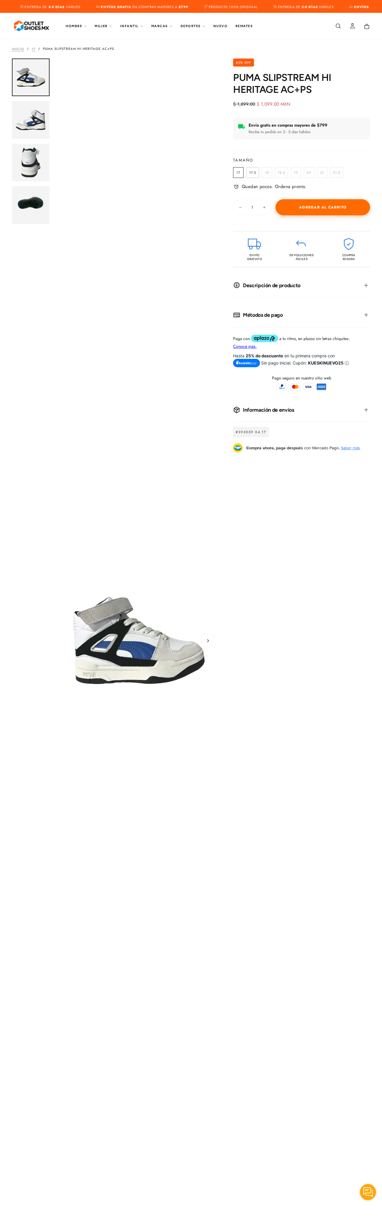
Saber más (350, 448)
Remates (244, 26)
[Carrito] (366, 26)
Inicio (18, 48)
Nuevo (220, 26)
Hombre (74, 26)
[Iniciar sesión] (352, 26)
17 (34, 48)
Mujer (101, 26)
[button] (338, 26)
